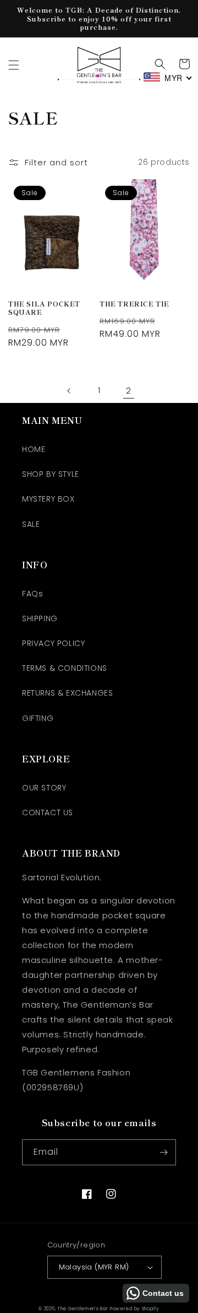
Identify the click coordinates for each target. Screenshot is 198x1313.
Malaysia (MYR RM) (94, 1267)
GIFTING (37, 718)
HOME (33, 449)
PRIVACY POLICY (53, 643)
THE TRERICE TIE (134, 303)
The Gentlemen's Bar (82, 1308)
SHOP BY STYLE (50, 474)
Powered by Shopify (135, 1308)
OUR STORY (44, 787)
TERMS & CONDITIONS (64, 668)
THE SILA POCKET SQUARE (44, 307)
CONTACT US (47, 812)
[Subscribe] (163, 1152)
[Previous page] (69, 391)
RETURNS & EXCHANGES (67, 692)
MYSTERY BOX (48, 498)
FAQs (32, 593)
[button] (14, 65)
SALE (31, 524)
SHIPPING (40, 618)
